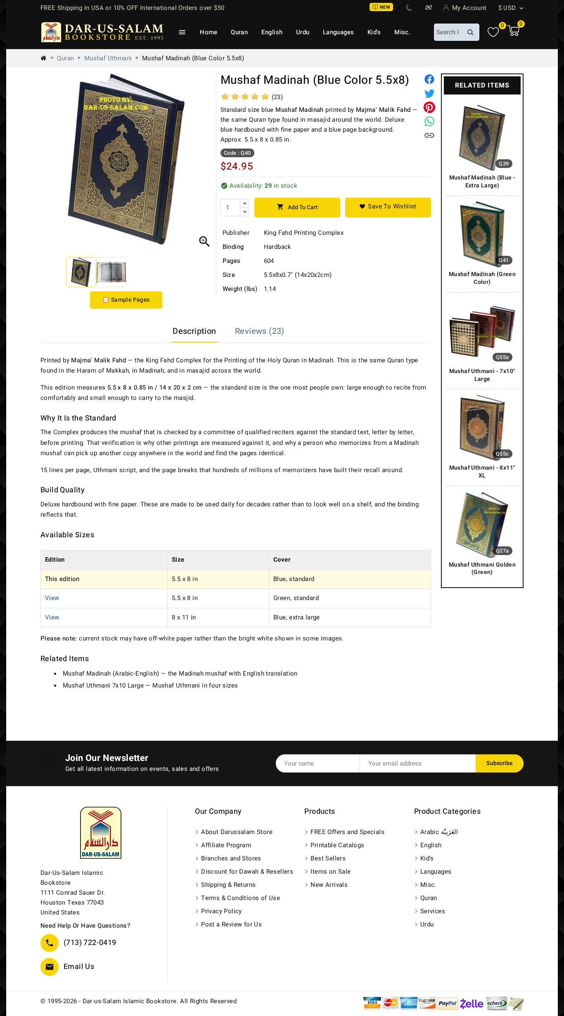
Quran (239, 32)
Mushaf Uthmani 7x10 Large (103, 685)
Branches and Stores (231, 858)
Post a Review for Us (231, 924)
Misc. (402, 32)
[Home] (46, 58)
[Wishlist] (493, 32)
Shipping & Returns (228, 884)
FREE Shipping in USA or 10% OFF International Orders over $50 (132, 7)
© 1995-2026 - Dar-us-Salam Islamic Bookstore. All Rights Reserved (138, 1001)
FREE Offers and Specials (347, 831)
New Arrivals (329, 884)
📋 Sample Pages (126, 299)
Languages (338, 32)
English (272, 32)
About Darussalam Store (237, 831)
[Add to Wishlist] (388, 207)
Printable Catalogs (337, 845)
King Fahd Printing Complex (304, 232)
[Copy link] (429, 135)
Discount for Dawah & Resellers (247, 871)
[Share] (429, 79)
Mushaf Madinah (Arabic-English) (111, 673)
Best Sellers (328, 858)
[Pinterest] (429, 107)
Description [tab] (194, 331)
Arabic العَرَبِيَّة (439, 831)
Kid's (374, 32)
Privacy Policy (221, 911)
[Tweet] (429, 93)
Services (432, 911)
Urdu (303, 32)
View (52, 598)
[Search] (470, 32)
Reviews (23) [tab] (259, 331)
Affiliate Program (226, 845)
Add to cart (297, 207)
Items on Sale (330, 871)
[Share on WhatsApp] (429, 121)
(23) (277, 97)
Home (209, 32)
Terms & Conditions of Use (240, 898)
